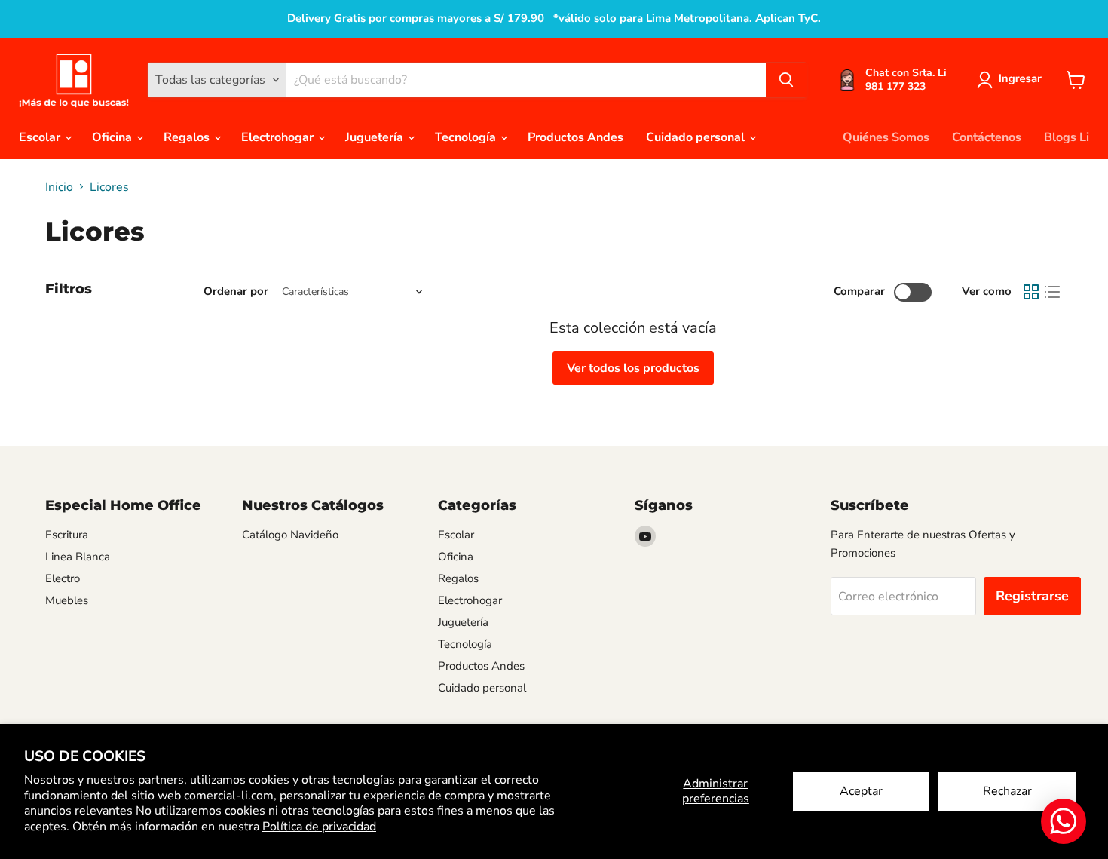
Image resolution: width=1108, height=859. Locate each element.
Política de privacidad (319, 826)
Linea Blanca (77, 556)
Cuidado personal (697, 137)
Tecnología (467, 137)
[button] (1012, 80)
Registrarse (1032, 596)
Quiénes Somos (886, 137)
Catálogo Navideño (290, 534)
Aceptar (861, 791)
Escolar (41, 137)
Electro (62, 578)
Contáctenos (986, 137)
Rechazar (1007, 791)
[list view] (1052, 291)
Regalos (188, 137)
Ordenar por (236, 291)
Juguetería (375, 137)
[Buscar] (786, 80)
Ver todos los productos (633, 368)
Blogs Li (1066, 137)
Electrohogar (279, 137)
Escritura (66, 534)
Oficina (113, 137)
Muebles (66, 600)
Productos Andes (575, 137)
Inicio (59, 187)
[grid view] (1031, 291)
